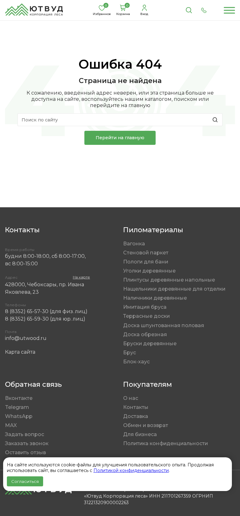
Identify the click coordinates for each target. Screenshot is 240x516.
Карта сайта (20, 352)
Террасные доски (146, 316)
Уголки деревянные (149, 271)
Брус (129, 353)
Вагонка (134, 244)
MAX (11, 425)
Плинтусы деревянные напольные (169, 280)
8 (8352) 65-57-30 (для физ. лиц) (46, 311)
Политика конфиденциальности (165, 443)
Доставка (135, 416)
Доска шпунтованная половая (163, 325)
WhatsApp (18, 416)
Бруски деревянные (150, 343)
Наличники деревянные (155, 298)
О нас (130, 398)
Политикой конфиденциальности (131, 470)
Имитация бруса (145, 307)
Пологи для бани (145, 262)
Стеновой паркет (145, 253)
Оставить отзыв (25, 452)
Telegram (17, 407)
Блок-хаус (136, 362)
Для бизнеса (140, 434)
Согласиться (25, 481)
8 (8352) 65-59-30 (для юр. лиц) (45, 319)
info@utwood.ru (26, 338)
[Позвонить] (203, 10)
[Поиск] (188, 10)
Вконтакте (18, 398)
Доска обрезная (145, 334)
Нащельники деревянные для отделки (174, 289)
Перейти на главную (120, 137)
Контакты (135, 407)
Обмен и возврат (145, 425)
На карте (81, 277)
